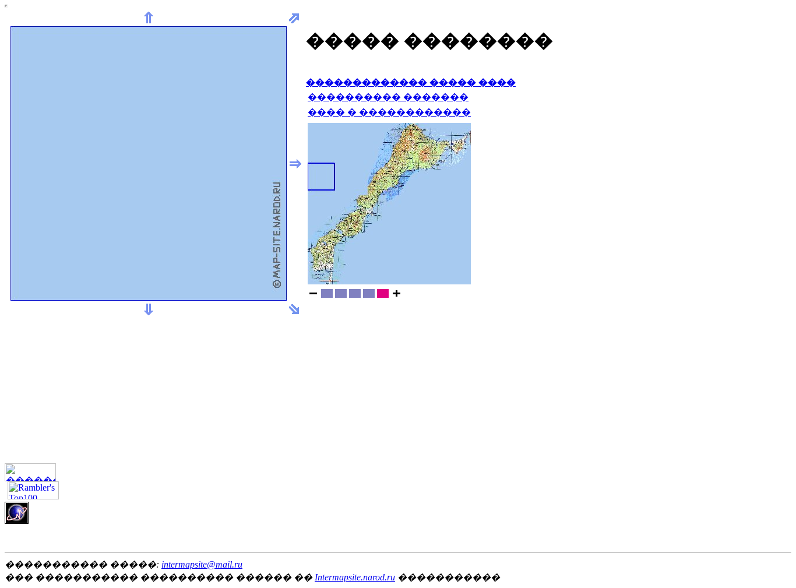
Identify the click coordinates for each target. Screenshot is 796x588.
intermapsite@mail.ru (201, 564)
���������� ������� (388, 97)
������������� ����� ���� (411, 82)
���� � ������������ (389, 112)
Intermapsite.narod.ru (355, 577)
